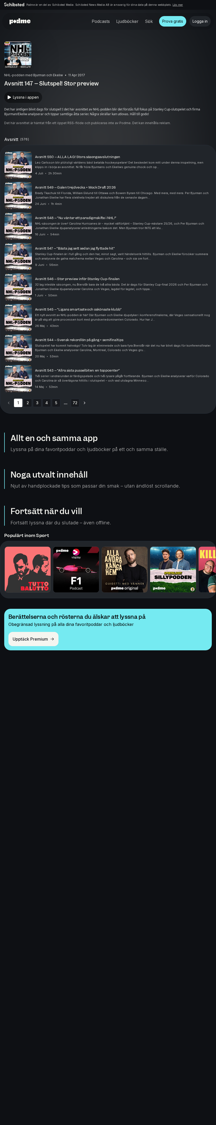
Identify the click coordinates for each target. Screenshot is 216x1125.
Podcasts (101, 21)
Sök (149, 21)
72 (75, 403)
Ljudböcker (127, 21)
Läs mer (178, 4)
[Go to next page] (84, 403)
